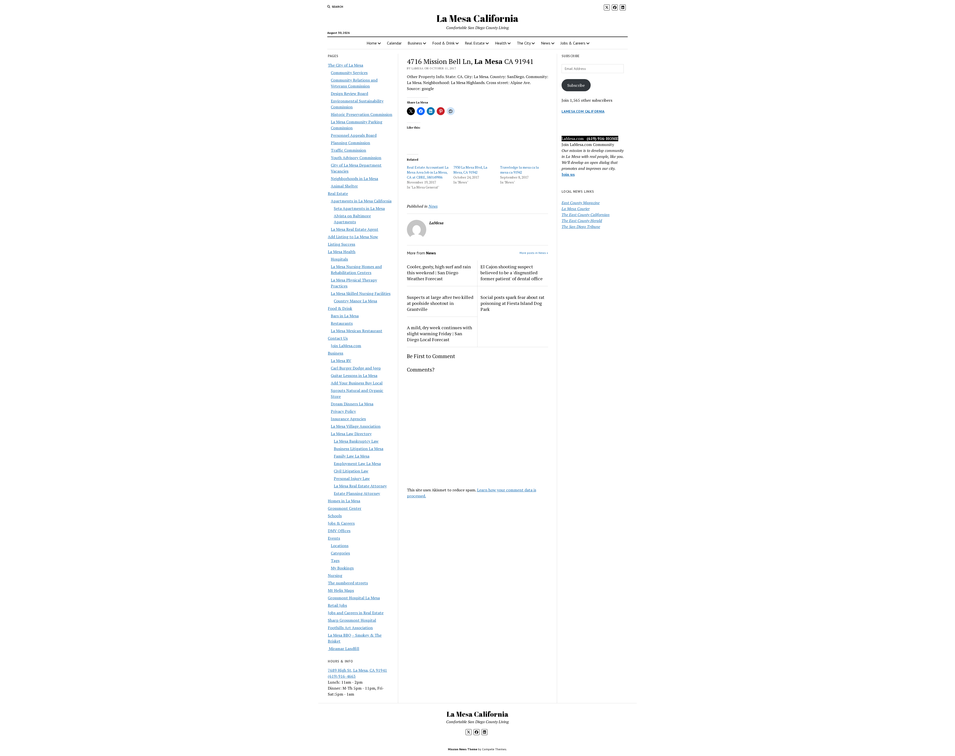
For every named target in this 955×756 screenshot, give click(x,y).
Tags (335, 560)
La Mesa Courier (576, 208)
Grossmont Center (344, 508)
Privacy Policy (343, 411)
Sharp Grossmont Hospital (352, 620)
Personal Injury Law (352, 478)
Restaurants (342, 323)
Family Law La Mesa (351, 456)
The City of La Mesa (345, 65)
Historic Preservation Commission (361, 114)
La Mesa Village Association (356, 426)
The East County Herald (582, 220)
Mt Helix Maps (341, 590)
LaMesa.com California (583, 111)
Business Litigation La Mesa (358, 448)
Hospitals (339, 259)
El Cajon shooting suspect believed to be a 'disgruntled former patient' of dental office (511, 273)
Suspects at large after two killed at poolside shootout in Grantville (440, 303)
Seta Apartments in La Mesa (359, 208)
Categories (340, 553)
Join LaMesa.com (346, 345)
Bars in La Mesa (345, 316)
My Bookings (342, 568)
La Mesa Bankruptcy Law (356, 441)
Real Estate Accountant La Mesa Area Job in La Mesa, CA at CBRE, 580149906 (427, 172)
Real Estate (475, 43)
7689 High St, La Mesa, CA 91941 (357, 670)
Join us (568, 174)
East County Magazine (581, 202)
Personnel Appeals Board (354, 135)
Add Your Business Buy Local (356, 383)
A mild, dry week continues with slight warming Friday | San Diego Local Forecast (439, 333)
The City (524, 43)
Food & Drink (443, 43)
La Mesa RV (341, 360)
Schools (335, 516)
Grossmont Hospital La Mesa (354, 598)
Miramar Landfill (343, 648)
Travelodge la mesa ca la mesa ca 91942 (519, 170)
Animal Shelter (344, 186)
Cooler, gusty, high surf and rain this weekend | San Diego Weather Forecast (439, 273)
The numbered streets (348, 583)
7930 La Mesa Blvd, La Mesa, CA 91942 (470, 170)
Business (415, 43)
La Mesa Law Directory (351, 433)
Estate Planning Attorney (357, 493)
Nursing (335, 575)
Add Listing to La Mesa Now (353, 236)
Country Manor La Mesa (355, 301)
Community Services (349, 72)
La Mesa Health (341, 251)
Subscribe (576, 85)
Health (501, 43)
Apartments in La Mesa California (361, 201)
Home (372, 43)
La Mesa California (477, 18)
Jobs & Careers (573, 43)
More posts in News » (534, 253)
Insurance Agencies (348, 419)
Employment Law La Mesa (357, 463)
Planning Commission (350, 142)
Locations (339, 545)
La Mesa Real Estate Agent (354, 229)
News (545, 43)
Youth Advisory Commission (356, 157)
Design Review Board (349, 93)
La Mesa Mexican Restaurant (356, 330)
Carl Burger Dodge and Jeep (356, 368)
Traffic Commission (348, 150)
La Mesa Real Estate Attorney (360, 486)
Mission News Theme (462, 749)
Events (334, 538)
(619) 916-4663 (342, 676)
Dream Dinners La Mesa (352, 404)
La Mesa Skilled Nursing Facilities (360, 293)
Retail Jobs (337, 605)
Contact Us (338, 338)
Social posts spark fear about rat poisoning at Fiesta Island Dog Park (512, 303)
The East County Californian (586, 214)
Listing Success (341, 244)
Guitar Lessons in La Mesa (354, 375)
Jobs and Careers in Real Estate (355, 612)
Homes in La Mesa (344, 501)
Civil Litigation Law (351, 471)
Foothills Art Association (350, 627)
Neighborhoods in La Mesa (354, 178)
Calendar (394, 43)
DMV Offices (339, 530)
